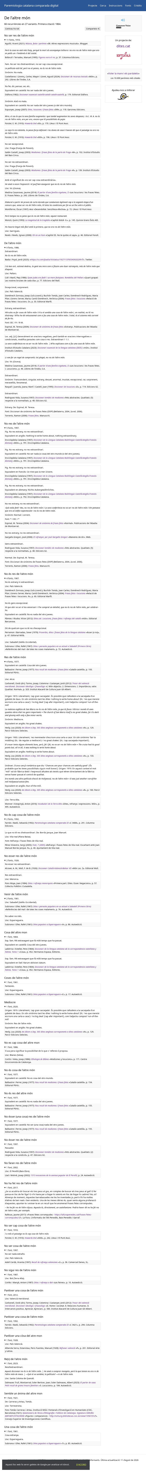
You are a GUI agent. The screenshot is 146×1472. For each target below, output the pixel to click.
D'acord (81, 1464)
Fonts (128, 5)
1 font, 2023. (12, 1363)
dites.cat (123, 46)
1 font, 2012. (12, 1295)
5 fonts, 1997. (12, 428)
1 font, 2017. (12, 1187)
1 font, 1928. (12, 1340)
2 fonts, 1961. (12, 898)
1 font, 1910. (12, 1230)
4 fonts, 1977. (12, 661)
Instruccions (115, 5)
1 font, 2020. (12, 1006)
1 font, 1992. (12, 1321)
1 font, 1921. (12, 1398)
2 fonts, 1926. (12, 860)
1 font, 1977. (12, 1074)
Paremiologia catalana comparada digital (31, 5)
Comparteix (92, 28)
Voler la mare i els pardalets (123, 73)
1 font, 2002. (12, 1167)
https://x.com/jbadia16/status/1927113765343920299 (56, 259)
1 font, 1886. (12, 1047)
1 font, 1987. (12, 1274)
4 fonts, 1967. (12, 578)
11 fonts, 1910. (13, 39)
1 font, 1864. (12, 936)
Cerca (103, 5)
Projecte (92, 5)
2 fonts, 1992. (12, 819)
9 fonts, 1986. (12, 247)
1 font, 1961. (12, 982)
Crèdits (138, 5)
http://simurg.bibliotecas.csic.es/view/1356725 (71, 1416)
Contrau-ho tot (12, 28)
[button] (123, 20)
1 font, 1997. (12, 1144)
